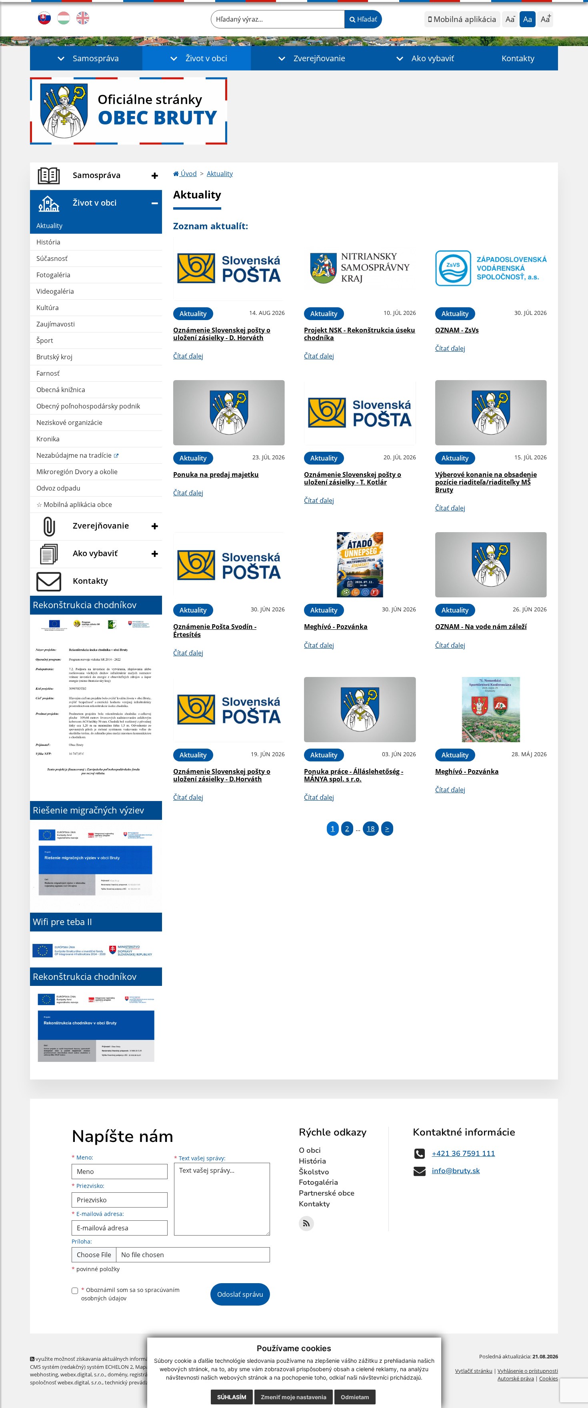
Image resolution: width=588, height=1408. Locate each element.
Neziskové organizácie (69, 422)
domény (117, 1374)
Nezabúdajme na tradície (74, 455)
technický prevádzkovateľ (135, 1382)
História (48, 242)
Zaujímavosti (55, 324)
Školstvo (314, 1172)
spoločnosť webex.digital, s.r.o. (66, 1382)
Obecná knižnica (60, 389)
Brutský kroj (54, 357)
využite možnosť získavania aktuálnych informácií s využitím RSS (111, 1358)
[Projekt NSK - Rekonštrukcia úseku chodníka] (360, 268)
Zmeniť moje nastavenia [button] (293, 1397)
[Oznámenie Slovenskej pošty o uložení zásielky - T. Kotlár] (360, 412)
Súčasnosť (52, 258)
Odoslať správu (240, 1294)
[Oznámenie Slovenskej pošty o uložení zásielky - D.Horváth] (229, 709)
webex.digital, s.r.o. (82, 1374)
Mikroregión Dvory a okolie (77, 471)
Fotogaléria (53, 274)
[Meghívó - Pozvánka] (360, 564)
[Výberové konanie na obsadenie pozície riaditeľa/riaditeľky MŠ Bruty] (491, 412)
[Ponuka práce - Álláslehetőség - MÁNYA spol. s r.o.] (360, 709)
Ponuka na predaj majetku (216, 474)
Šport (44, 340)
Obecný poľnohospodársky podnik (88, 406)
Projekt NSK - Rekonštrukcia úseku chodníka (359, 334)
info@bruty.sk (456, 1171)
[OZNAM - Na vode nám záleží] (491, 564)
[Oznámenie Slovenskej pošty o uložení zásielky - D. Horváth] (229, 268)
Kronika (48, 439)
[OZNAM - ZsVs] (491, 268)
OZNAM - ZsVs (457, 330)
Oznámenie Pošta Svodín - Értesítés (214, 630)
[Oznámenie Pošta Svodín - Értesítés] (229, 564)
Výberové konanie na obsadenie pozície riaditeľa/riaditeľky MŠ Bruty (486, 482)
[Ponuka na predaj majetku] (229, 412)
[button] (86, 58)
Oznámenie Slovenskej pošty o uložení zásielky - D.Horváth (221, 775)
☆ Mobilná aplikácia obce (74, 504)
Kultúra (47, 307)
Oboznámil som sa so (130, 1294)
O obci (310, 1150)
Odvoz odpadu (58, 488)
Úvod (188, 173)
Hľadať (366, 19)
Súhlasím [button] (231, 1397)
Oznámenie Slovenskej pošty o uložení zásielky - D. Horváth (221, 334)
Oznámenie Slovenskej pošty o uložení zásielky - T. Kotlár (352, 478)
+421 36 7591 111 (463, 1153)
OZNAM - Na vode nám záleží (481, 626)
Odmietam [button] (355, 1397)
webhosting (44, 1374)
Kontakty (518, 58)
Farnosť (48, 373)
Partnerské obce (326, 1193)
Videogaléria (55, 291)
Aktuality (49, 225)
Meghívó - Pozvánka (336, 626)
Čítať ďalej (188, 356)
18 (371, 828)
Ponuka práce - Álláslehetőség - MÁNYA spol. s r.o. (353, 775)
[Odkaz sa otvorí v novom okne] (306, 1223)
